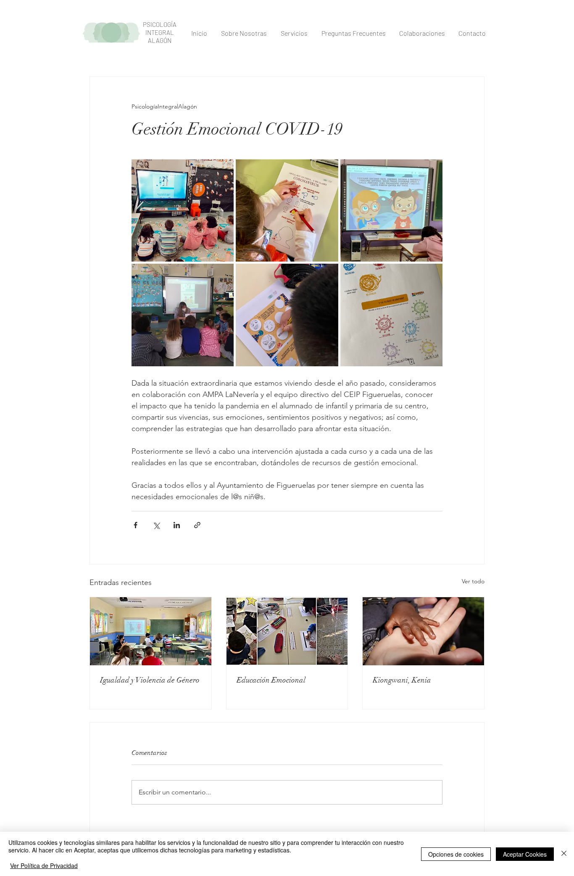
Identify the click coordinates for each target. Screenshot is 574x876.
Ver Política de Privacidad (44, 865)
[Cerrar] (564, 854)
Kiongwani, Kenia (402, 680)
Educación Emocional (271, 680)
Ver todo (473, 581)
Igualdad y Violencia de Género (150, 680)
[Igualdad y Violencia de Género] (150, 631)
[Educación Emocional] (287, 631)
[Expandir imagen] (183, 210)
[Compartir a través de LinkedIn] (177, 525)
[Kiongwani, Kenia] (423, 631)
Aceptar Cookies (525, 854)
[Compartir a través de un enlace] (197, 525)
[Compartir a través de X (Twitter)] (156, 525)
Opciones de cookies (456, 854)
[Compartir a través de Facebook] (136, 525)
